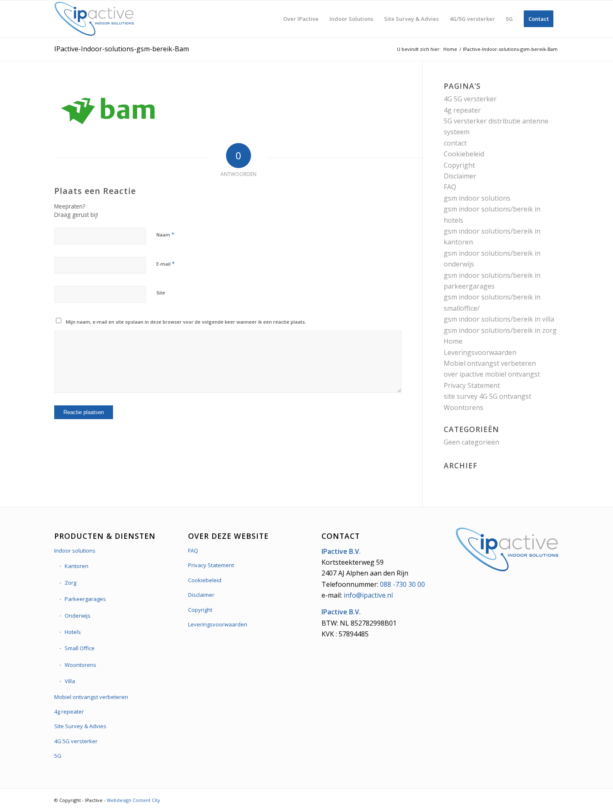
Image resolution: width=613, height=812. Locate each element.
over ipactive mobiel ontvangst (492, 374)
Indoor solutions (74, 550)
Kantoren (76, 566)
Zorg (70, 582)
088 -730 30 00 (402, 584)
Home (453, 341)
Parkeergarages (85, 599)
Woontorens (463, 407)
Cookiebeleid (464, 153)
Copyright (459, 165)
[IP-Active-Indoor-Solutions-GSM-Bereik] (94, 18)
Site (160, 292)
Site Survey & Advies (80, 726)
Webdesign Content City (133, 800)
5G (57, 755)
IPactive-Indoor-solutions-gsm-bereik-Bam (121, 48)
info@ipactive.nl (368, 595)
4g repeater (462, 110)
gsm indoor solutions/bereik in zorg (500, 330)
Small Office (80, 648)
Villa (70, 681)
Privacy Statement (472, 385)
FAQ (450, 186)
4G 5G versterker (470, 98)
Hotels (73, 632)
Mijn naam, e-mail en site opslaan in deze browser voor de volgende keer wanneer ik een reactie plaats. (186, 322)
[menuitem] (301, 18)
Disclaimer (460, 176)
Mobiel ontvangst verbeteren (490, 363)
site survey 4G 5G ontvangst (487, 396)
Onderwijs (77, 615)
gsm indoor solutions (477, 198)
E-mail (165, 263)
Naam (165, 234)
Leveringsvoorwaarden (480, 352)
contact (455, 143)
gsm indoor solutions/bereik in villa (499, 319)
